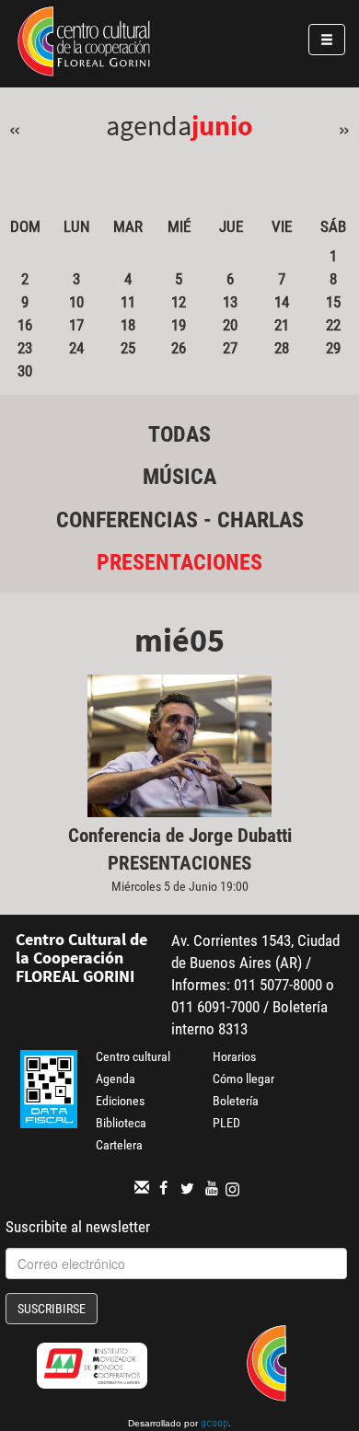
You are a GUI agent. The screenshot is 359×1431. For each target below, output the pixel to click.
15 (333, 302)
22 (333, 325)
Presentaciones (179, 562)
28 (281, 348)
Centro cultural (133, 1056)
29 (333, 348)
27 (230, 348)
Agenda (115, 1078)
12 (178, 302)
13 (230, 302)
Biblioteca (121, 1122)
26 (178, 348)
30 (24, 371)
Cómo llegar (243, 1078)
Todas (179, 434)
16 (24, 325)
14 (281, 302)
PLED (226, 1122)
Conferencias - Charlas (180, 520)
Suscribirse (51, 1308)
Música (179, 477)
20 (230, 325)
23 (24, 348)
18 (128, 325)
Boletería (236, 1100)
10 (76, 302)
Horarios (234, 1056)
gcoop (214, 1424)
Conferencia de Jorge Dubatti (180, 836)
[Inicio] (84, 44)
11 (128, 302)
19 (178, 325)
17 (76, 325)
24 (76, 348)
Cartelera (119, 1144)
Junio (222, 125)
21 (281, 325)
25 (128, 348)
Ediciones (120, 1100)
